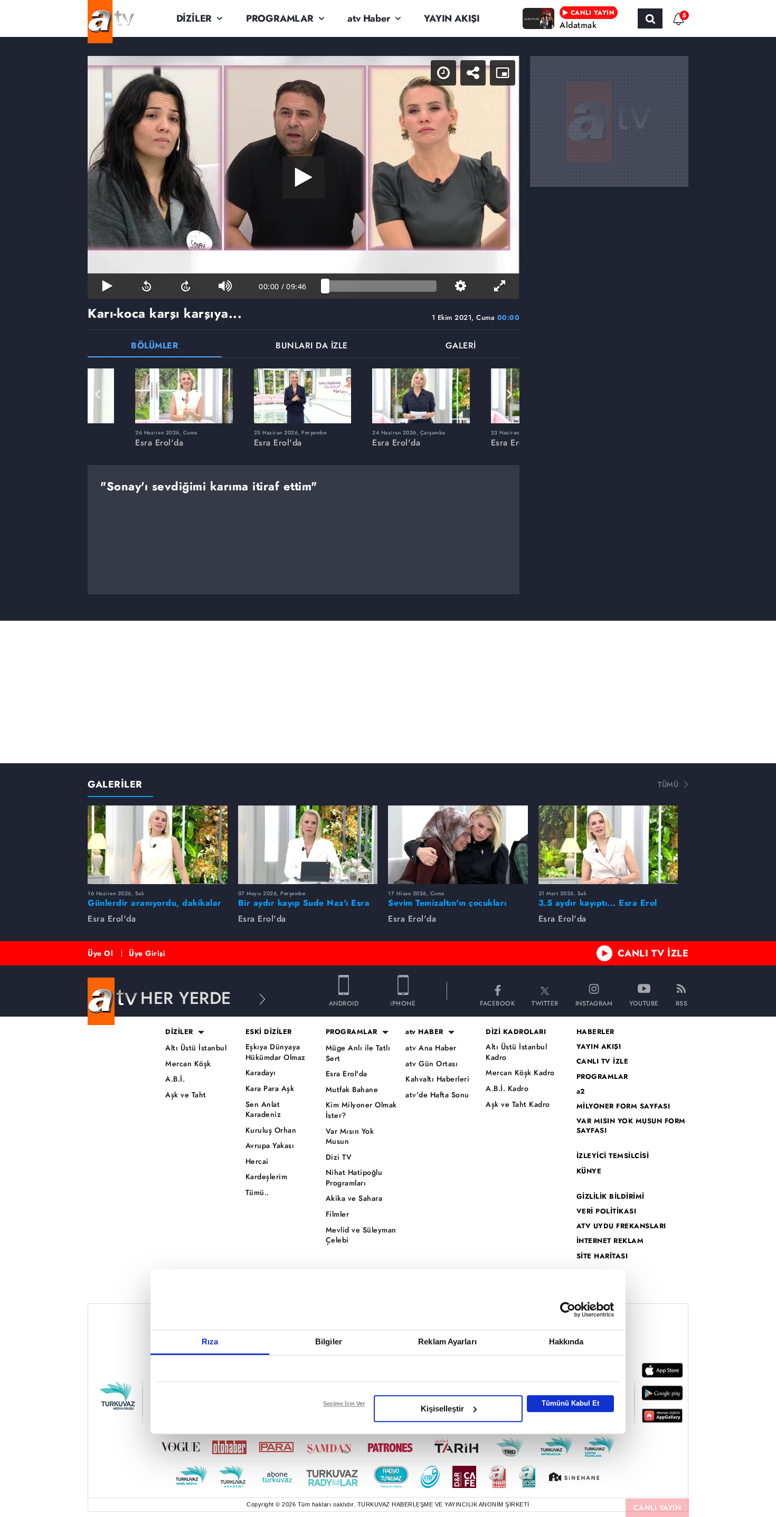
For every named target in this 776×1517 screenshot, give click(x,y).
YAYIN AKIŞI (452, 18)
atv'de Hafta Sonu (437, 1095)
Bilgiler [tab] (328, 1341)
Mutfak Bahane (352, 1090)
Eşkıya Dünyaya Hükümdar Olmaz (275, 1052)
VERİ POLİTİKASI (606, 1211)
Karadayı (260, 1073)
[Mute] (224, 286)
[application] (303, 177)
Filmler (337, 1214)
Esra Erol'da (346, 1074)
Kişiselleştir (442, 1408)
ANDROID (344, 1003)
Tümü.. (257, 1193)
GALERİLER (115, 784)
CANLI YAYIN (657, 1507)
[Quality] (460, 286)
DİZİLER (194, 18)
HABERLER (595, 1032)
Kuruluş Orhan (271, 1130)
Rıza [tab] (210, 1341)
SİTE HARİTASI (602, 1256)
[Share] (473, 73)
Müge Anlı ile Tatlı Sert (358, 1053)
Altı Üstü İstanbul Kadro (516, 1052)
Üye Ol (100, 953)
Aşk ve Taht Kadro (518, 1104)
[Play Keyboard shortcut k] (107, 286)
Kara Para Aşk (270, 1089)
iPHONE (402, 1003)
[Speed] (443, 73)
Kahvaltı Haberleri (437, 1079)
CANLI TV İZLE (653, 953)
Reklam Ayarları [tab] (447, 1341)
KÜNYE (589, 1171)
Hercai (257, 1161)
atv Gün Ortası (431, 1064)
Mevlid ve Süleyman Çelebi (361, 1235)
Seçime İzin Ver (344, 1403)
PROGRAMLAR (280, 18)
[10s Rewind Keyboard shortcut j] (146, 286)
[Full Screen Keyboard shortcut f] (499, 286)
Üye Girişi (147, 953)
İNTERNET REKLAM (610, 1241)
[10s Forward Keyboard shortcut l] (185, 286)
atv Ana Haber (431, 1048)
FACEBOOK (497, 1003)
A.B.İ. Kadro (507, 1089)
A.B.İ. (175, 1079)
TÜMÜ (668, 784)
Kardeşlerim (266, 1177)
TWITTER (545, 1003)
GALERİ (461, 347)
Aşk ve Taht (185, 1095)
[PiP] (502, 73)
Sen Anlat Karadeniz (263, 1109)
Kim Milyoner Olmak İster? (361, 1110)
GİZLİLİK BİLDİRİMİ (610, 1196)
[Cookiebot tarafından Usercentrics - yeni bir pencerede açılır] (568, 1309)
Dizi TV (339, 1157)
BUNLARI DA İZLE (312, 347)
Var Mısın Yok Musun (350, 1136)
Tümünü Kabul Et (570, 1403)
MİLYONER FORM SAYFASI (623, 1106)
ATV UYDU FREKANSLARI (621, 1226)
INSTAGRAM (594, 1003)
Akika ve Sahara (354, 1198)
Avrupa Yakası (270, 1146)
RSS (682, 1003)
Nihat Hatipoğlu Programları (354, 1178)
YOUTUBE (644, 1003)
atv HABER (424, 1032)
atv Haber (368, 18)
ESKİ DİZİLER (268, 1032)
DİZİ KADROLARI (516, 1032)
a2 (580, 1091)
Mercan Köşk (188, 1064)
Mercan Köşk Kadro (520, 1073)
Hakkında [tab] (566, 1341)
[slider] (381, 286)
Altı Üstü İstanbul (195, 1048)
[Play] (303, 177)
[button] (98, 394)
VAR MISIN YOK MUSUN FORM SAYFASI (631, 1125)
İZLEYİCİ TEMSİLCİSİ (612, 1156)
